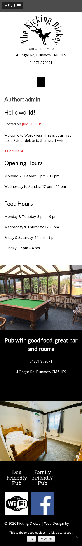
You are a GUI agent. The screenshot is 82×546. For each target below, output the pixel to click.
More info (46, 539)
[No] (76, 536)
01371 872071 (41, 62)
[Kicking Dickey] (41, 32)
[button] (12, 5)
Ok (31, 539)
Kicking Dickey (28, 523)
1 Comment (13, 151)
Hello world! (19, 112)
